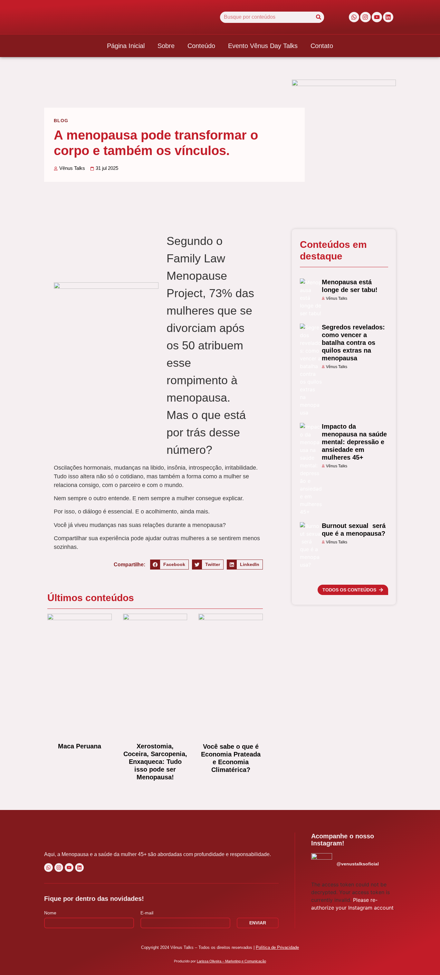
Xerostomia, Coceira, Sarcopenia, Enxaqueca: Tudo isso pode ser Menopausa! (155, 762)
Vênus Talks (336, 298)
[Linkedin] (388, 17)
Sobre (166, 45)
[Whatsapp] (354, 17)
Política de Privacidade (277, 947)
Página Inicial (126, 45)
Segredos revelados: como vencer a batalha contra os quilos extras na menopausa (353, 343)
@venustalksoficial (358, 863)
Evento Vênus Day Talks (263, 45)
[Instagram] (365, 17)
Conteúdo (201, 45)
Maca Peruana (79, 746)
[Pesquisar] (318, 17)
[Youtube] (377, 17)
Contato (322, 45)
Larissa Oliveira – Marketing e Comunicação (231, 961)
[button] (169, 565)
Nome (50, 913)
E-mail (146, 913)
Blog (61, 120)
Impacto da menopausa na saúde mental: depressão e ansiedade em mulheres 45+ (354, 442)
